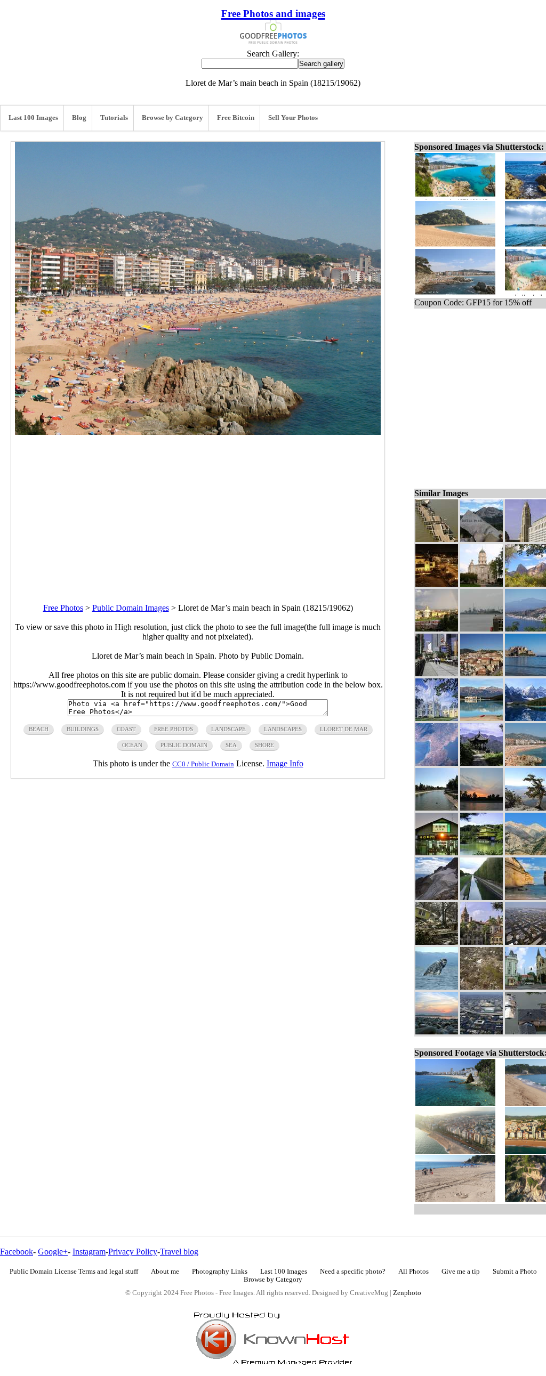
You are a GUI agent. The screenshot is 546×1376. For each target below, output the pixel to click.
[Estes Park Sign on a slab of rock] (481, 539)
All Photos (413, 1271)
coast (126, 729)
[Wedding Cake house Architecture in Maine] (436, 718)
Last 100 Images (33, 118)
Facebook (16, 1251)
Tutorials (114, 118)
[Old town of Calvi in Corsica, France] (481, 673)
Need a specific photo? (353, 1271)
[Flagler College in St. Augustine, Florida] (481, 941)
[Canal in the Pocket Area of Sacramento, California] (436, 807)
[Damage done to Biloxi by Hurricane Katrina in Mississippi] (436, 941)
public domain (183, 745)
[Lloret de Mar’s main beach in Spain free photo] (198, 431)
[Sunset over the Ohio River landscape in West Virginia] (481, 807)
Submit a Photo (515, 1271)
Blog (79, 118)
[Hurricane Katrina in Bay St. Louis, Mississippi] (436, 539)
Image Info (285, 763)
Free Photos (63, 607)
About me (165, 1271)
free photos (173, 729)
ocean (132, 745)
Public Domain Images (130, 607)
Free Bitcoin (235, 118)
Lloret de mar (343, 729)
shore (264, 745)
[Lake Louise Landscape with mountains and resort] (481, 718)
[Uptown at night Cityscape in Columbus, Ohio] (436, 583)
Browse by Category (172, 118)
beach (39, 729)
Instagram (89, 1251)
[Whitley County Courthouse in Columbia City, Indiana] (481, 583)
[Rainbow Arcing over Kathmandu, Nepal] (436, 628)
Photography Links (219, 1271)
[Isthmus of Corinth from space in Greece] (436, 762)
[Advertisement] (197, 509)
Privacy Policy (132, 1251)
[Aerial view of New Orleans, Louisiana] (481, 1031)
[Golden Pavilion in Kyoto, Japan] (481, 852)
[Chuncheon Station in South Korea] (436, 852)
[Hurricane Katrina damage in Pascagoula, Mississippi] (481, 986)
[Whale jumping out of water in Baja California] (436, 986)
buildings (83, 729)
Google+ (53, 1251)
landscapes (283, 729)
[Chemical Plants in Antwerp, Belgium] (481, 628)
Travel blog (179, 1251)
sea (231, 745)
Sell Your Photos (293, 118)
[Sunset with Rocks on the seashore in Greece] (436, 1031)
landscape (228, 729)
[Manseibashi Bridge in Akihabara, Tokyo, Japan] (436, 673)
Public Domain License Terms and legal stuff (74, 1271)
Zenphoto (407, 1293)
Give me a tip (460, 1271)
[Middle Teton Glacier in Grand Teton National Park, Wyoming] (436, 897)
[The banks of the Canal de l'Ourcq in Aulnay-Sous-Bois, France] (481, 897)
